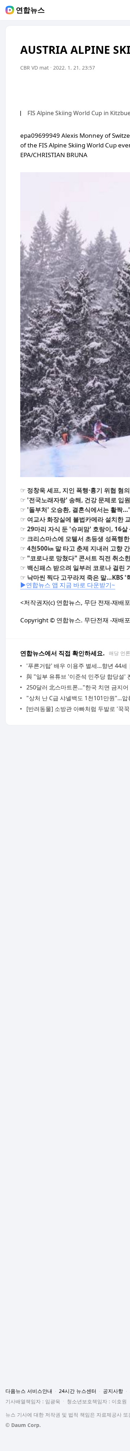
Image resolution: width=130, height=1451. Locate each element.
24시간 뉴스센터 (77, 1391)
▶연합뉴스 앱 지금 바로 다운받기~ (67, 585)
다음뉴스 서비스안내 (28, 1391)
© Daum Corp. (23, 1425)
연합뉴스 (30, 10)
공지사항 (113, 1391)
